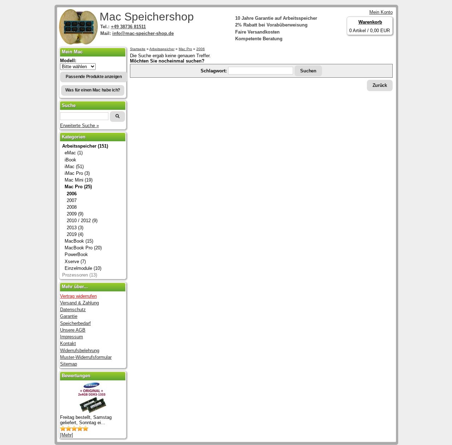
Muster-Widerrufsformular (86, 357)
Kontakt (68, 343)
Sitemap (68, 364)
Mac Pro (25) (78, 186)
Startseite (137, 49)
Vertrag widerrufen (78, 296)
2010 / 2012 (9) (82, 220)
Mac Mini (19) (79, 180)
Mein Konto (381, 12)
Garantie (68, 316)
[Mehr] (66, 435)
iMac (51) (74, 166)
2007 (72, 200)
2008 (72, 207)
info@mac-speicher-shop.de (143, 33)
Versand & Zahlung (79, 302)
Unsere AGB (72, 330)
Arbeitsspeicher (161, 49)
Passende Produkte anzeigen (94, 77)
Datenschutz (73, 309)
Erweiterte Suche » (79, 125)
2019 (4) (75, 234)
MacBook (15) (79, 241)
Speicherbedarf (75, 323)
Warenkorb (370, 22)
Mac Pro (185, 49)
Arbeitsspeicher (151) (85, 146)
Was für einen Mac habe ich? (92, 90)
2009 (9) (75, 213)
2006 (200, 49)
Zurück (380, 85)
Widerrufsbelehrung (79, 350)
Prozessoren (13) (79, 275)
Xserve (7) (75, 261)
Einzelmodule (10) (83, 268)
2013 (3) (75, 227)
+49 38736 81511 (128, 26)
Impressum (71, 336)
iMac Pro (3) (77, 173)
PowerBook (76, 254)
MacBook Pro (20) (83, 247)
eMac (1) (74, 152)
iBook (70, 159)
